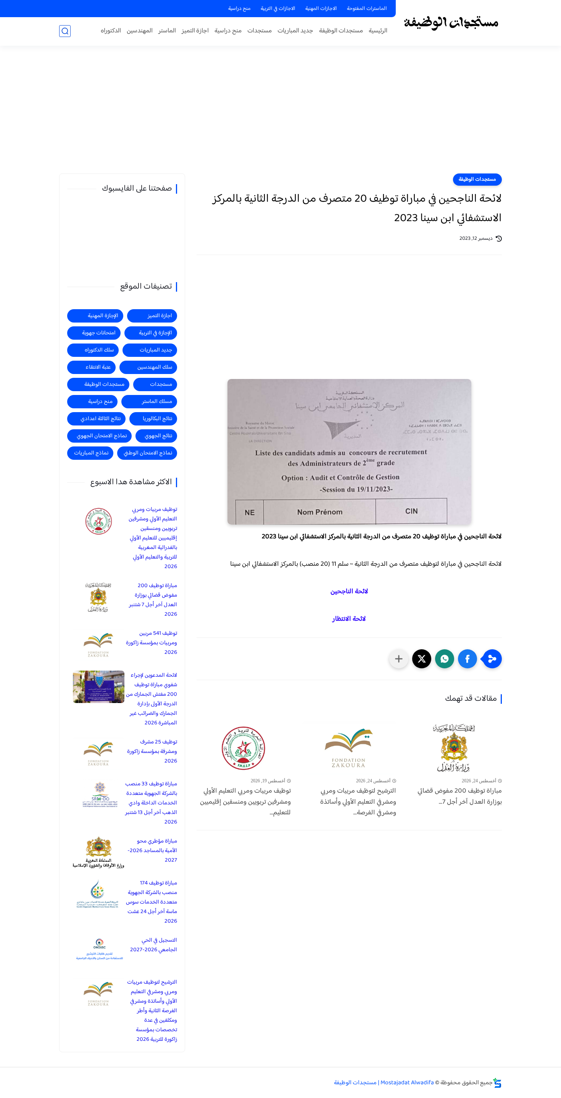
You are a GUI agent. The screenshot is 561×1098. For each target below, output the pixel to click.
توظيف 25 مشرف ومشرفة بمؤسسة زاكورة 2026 (152, 751)
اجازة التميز (195, 31)
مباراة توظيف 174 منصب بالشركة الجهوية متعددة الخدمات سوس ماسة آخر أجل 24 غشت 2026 (151, 902)
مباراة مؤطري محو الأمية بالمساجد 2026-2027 (152, 850)
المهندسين (140, 31)
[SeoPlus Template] (497, 1083)
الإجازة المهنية (103, 316)
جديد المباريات (295, 31)
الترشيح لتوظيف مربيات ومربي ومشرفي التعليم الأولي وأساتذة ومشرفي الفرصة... (358, 802)
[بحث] (65, 31)
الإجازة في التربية (155, 333)
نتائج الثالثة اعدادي (101, 419)
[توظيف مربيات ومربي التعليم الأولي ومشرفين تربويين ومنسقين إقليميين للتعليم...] (244, 747)
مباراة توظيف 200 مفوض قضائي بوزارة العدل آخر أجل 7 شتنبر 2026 (153, 600)
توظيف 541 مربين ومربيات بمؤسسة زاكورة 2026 (151, 643)
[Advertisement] (280, 114)
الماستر (167, 31)
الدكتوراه (111, 31)
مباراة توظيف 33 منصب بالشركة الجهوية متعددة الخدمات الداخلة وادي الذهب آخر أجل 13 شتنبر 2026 (151, 803)
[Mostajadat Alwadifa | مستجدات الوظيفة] (450, 22)
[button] (467, 658)
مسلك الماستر (157, 401)
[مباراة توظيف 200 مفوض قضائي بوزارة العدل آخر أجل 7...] (455, 747)
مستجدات (259, 31)
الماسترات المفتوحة (367, 8)
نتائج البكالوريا (157, 419)
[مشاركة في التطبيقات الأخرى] (398, 658)
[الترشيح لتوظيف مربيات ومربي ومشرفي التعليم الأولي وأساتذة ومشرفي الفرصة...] (349, 747)
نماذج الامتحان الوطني (148, 453)
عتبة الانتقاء (98, 367)
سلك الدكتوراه (99, 350)
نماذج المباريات (91, 453)
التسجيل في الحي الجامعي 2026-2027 (153, 945)
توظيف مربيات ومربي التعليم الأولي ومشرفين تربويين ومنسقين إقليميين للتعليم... (245, 802)
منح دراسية (239, 8)
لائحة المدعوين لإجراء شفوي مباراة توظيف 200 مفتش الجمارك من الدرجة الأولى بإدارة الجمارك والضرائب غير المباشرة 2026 (151, 699)
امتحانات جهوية (99, 333)
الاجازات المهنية (321, 8)
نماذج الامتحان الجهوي (102, 436)
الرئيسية (378, 31)
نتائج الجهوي (158, 436)
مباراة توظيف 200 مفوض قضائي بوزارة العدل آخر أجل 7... (460, 797)
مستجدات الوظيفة (341, 31)
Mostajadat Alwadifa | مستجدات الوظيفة (384, 1083)
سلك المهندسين (154, 367)
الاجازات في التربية (278, 8)
